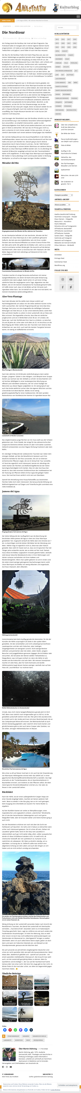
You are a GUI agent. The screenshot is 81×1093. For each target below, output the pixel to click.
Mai (69, 82)
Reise (28, 1040)
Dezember (59, 59)
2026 (74, 47)
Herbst (58, 67)
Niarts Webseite (60, 224)
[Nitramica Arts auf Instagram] (62, 279)
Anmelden (58, 255)
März (75, 82)
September (68, 102)
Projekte (59, 102)
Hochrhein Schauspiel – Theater (66, 217)
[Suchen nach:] (67, 27)
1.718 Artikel (43, 1049)
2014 (57, 39)
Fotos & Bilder (66, 145)
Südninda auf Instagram (63, 238)
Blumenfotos (60, 55)
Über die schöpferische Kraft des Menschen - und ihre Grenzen (69, 127)
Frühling (74, 63)
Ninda (58, 94)
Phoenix (74, 98)
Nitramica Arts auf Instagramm (65, 226)
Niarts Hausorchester (64, 90)
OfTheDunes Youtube (62, 233)
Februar (58, 63)
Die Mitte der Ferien (68, 133)
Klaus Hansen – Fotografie (64, 219)
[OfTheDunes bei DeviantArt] (71, 287)
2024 (62, 47)
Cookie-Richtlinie (55, 1090)
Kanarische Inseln (39, 1036)
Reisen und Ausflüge (40, 38)
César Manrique (13, 1036)
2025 (68, 47)
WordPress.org (60, 265)
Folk (66, 63)
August (64, 51)
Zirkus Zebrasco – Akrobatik (64, 245)
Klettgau (70, 75)
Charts (70, 55)
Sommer (58, 106)
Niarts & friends (61, 86)
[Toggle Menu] (78, 16)
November (66, 94)
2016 (62, 39)
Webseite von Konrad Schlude (65, 243)
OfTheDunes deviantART (63, 229)
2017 (68, 39)
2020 (62, 43)
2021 (68, 43)
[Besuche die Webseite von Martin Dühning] (3, 1067)
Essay (67, 59)
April (57, 51)
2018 (74, 39)
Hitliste (66, 67)
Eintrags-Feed (59, 258)
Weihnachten (71, 110)
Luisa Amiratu (60, 82)
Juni (57, 75)
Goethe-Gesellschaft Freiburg (65, 214)
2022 (74, 43)
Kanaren (26, 1036)
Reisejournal (38, 1040)
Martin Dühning (25, 38)
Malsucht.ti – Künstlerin (63, 221)
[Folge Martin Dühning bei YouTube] (10, 1067)
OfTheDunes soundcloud (63, 231)
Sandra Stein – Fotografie (63, 236)
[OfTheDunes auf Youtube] (71, 279)
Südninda (67, 106)
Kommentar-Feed (61, 262)
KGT (62, 75)
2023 (57, 47)
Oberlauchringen (62, 98)
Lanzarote (7, 1040)
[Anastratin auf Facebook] (62, 287)
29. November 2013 (11, 38)
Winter (58, 114)
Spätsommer (65, 170)
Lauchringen (60, 79)
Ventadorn (60, 110)
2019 (57, 43)
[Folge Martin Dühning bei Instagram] (6, 1067)
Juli (76, 71)
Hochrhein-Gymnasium (64, 71)
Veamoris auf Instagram (63, 240)
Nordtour (19, 1040)
